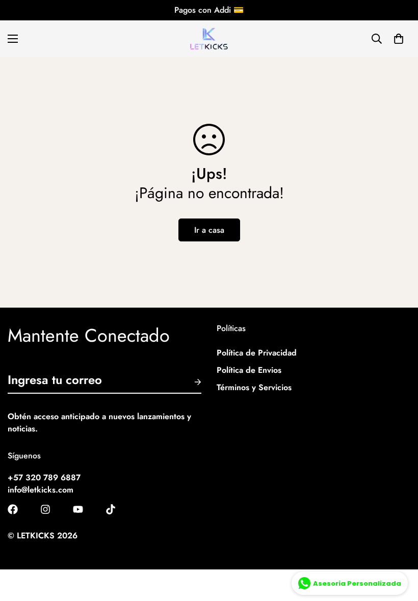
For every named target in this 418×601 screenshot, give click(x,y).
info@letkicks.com (40, 490)
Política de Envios (249, 370)
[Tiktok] (111, 509)
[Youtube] (78, 509)
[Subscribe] (189, 382)
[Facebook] (13, 509)
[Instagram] (45, 509)
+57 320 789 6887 (44, 477)
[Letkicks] (209, 38)
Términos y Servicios (254, 387)
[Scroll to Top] (398, 545)
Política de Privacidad (257, 353)
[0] (398, 38)
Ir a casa (209, 230)
